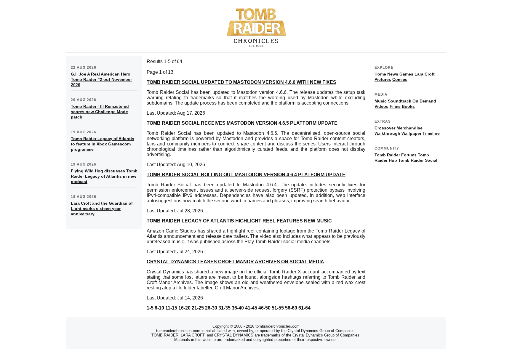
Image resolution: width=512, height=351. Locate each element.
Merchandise (409, 128)
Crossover (385, 128)
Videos (381, 106)
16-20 (184, 307)
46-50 (264, 307)
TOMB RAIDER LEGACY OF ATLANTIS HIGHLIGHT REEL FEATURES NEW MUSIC (239, 220)
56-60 (291, 307)
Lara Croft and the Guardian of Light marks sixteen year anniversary (102, 208)
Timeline (431, 133)
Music (381, 101)
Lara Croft (425, 74)
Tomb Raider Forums (396, 155)
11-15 (171, 307)
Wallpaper (411, 133)
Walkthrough (387, 133)
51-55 (278, 307)
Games (406, 74)
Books (408, 106)
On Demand (424, 101)
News (392, 74)
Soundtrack (399, 101)
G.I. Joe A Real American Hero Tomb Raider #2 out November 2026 (101, 79)
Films (395, 106)
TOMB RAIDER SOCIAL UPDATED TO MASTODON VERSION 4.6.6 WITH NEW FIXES (241, 82)
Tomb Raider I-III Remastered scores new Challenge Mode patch (100, 111)
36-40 (238, 307)
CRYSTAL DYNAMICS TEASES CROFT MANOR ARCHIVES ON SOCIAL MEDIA (235, 261)
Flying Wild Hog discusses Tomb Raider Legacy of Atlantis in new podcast (104, 176)
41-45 (251, 307)
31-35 (224, 307)
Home (380, 74)
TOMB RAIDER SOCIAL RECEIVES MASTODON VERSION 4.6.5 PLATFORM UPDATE (242, 123)
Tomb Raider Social (417, 160)
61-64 (304, 307)
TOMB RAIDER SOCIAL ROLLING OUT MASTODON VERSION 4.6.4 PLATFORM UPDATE (246, 174)
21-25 (198, 307)
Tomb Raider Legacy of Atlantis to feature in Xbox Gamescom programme (102, 144)
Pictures (383, 79)
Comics (399, 79)
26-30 (211, 307)
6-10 (159, 307)
